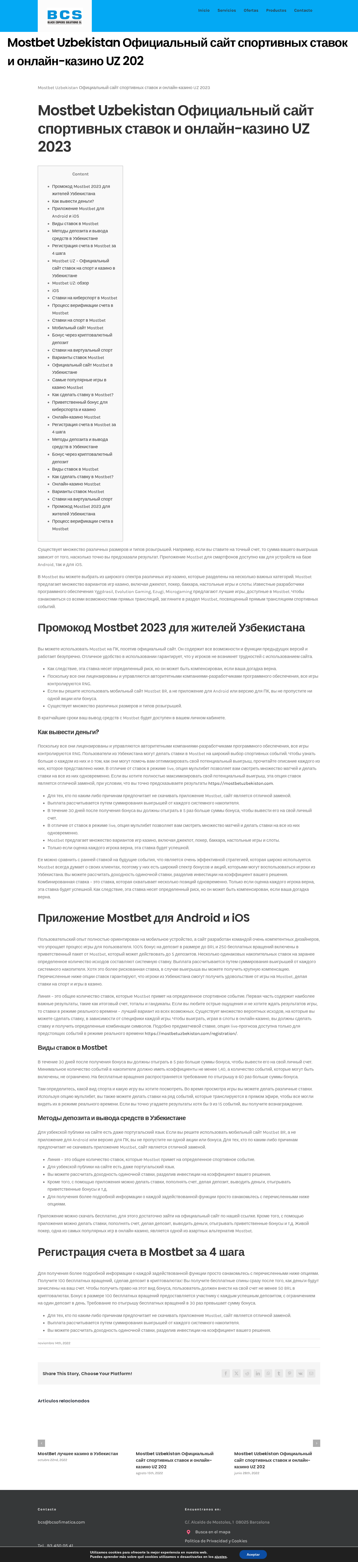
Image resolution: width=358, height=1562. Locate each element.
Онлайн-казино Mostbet (76, 417)
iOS (55, 290)
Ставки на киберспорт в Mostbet (84, 298)
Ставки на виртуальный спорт (82, 350)
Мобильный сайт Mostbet (78, 327)
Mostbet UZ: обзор (70, 283)
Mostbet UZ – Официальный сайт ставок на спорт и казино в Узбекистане (83, 268)
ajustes (221, 1557)
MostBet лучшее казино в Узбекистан (78, 1454)
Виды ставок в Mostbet (75, 223)
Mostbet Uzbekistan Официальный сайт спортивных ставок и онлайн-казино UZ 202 (175, 1460)
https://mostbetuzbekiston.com (240, 783)
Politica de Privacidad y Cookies (216, 1541)
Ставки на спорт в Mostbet (79, 320)
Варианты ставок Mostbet (78, 357)
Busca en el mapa (212, 1532)
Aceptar (253, 1554)
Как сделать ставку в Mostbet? (82, 394)
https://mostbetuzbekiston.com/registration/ (191, 1033)
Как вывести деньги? (73, 201)
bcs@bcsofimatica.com (61, 1522)
